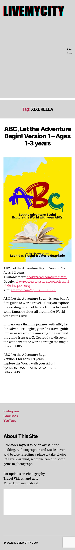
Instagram (11, 411)
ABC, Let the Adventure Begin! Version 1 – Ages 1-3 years (37, 136)
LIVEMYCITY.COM (26, 542)
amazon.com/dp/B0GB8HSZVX (33, 290)
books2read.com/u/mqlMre (47, 277)
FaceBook (10, 416)
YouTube (9, 420)
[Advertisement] (37, 60)
